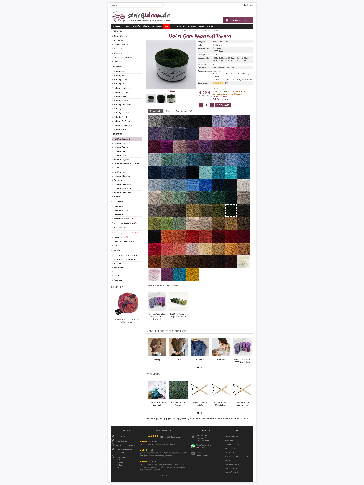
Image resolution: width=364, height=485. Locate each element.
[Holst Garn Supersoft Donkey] (179, 216)
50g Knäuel (219, 48)
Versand (228, 89)
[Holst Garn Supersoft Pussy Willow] (243, 203)
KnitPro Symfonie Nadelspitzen (125, 255)
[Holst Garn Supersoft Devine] (154, 139)
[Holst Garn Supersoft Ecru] (243, 267)
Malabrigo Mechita (121, 88)
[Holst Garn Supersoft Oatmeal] (205, 229)
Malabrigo (117, 67)
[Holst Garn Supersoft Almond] (192, 229)
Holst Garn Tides (120, 151)
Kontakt (210, 26)
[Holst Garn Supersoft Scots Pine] (243, 229)
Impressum (229, 440)
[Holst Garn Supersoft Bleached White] (243, 190)
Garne (127, 26)
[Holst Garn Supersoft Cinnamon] (179, 267)
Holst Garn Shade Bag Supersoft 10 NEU (178, 315)
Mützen (118, 49)
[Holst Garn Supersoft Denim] (167, 177)
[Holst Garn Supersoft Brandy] (192, 241)
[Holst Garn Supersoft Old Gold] (192, 280)
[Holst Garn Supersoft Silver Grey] (154, 126)
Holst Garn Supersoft (122, 139)
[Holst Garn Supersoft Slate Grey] (179, 126)
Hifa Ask (117, 246)
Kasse (251, 5)
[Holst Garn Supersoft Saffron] (205, 241)
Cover (178, 359)
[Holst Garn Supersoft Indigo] (154, 177)
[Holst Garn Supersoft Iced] (154, 190)
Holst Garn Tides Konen (123, 193)
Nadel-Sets (118, 280)
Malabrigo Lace (119, 84)
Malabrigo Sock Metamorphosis (126, 113)
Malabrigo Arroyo (120, 109)
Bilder (201, 26)
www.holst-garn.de (232, 468)
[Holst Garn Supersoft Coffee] (205, 267)
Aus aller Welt (119, 228)
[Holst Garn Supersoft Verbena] (192, 216)
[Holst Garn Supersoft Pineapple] (205, 254)
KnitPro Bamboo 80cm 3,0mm (200, 403)
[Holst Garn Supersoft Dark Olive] (243, 216)
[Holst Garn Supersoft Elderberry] (218, 152)
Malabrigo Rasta (120, 129)
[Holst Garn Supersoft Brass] (231, 229)
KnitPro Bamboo (120, 264)
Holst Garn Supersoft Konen (124, 184)
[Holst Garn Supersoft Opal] (167, 190)
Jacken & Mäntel (121, 45)
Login (244, 5)
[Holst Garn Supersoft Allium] (218, 139)
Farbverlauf (118, 201)
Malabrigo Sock (120, 76)
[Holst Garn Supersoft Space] (243, 177)
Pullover (118, 40)
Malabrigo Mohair (120, 117)
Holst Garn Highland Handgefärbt (126, 164)
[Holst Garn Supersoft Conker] (218, 267)
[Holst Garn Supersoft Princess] (218, 126)
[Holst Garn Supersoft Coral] (179, 254)
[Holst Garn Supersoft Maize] (218, 254)
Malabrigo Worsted (121, 80)
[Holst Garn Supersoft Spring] (179, 203)
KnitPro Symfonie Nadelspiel (125, 259)
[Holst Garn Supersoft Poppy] (154, 254)
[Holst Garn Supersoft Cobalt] (205, 190)
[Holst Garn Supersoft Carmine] (231, 241)
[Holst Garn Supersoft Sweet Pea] (179, 152)
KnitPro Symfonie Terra (126, 233)
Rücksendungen (231, 448)
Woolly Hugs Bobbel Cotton (124, 223)
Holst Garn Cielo (120, 168)
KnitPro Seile (119, 268)
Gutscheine (118, 276)
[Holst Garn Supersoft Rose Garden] (167, 254)
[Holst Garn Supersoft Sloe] (243, 152)
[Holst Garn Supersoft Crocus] (167, 139)
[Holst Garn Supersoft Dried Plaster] (192, 254)
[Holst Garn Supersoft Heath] (205, 216)
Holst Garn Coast (120, 143)
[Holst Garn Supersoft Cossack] (231, 203)
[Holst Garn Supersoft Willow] (167, 203)
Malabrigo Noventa (121, 96)
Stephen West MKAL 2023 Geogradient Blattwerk (157, 316)
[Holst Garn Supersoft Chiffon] (154, 165)
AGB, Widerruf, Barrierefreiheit (236, 456)
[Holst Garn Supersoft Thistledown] (243, 126)
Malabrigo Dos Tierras (122, 121)
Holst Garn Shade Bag (122, 176)
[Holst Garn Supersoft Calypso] (154, 229)
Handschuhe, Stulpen (123, 57)
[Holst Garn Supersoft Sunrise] (231, 254)
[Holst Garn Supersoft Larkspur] (179, 280)
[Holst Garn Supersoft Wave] (179, 190)
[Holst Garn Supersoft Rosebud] (154, 280)
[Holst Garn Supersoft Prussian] (192, 139)
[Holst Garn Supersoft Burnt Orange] (179, 241)
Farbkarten (118, 180)
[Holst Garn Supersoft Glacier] (218, 165)
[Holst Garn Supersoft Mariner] (218, 190)
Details (168, 111)
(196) (226, 83)
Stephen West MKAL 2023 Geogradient (242, 360)
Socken (118, 62)
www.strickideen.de (232, 464)
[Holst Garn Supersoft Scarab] (218, 229)
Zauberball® (118, 206)
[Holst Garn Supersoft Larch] (179, 229)
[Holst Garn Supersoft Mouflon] (167, 267)
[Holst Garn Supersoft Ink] (231, 190)
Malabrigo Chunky (121, 92)
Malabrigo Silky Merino (122, 105)
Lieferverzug (182, 420)
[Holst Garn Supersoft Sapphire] (243, 165)
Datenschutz (229, 452)
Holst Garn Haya (120, 155)
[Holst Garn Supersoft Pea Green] (167, 229)
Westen (118, 53)
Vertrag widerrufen (232, 436)
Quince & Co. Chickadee (123, 242)
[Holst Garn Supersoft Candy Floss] (205, 139)
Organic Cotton (120, 237)
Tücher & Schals (121, 36)
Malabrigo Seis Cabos (124, 125)
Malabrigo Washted (121, 101)
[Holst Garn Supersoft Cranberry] (154, 152)
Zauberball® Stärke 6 (124, 219)
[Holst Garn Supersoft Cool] (205, 177)
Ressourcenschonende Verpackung (124, 451)
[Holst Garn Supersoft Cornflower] (192, 190)
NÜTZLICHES (180, 26)
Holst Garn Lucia (120, 172)
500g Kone (219, 51)
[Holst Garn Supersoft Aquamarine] (218, 177)
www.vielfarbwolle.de (233, 472)
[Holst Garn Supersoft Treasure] (179, 165)
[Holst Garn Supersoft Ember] (154, 267)
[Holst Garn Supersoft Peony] (231, 139)
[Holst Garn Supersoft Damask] (192, 152)
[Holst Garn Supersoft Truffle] (167, 216)
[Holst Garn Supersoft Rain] (231, 165)
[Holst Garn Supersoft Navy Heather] (179, 177)
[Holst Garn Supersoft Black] (154, 241)
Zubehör (116, 250)
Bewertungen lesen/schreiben (163, 476)
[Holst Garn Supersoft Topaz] (167, 165)
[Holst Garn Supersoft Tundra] (151, 98)
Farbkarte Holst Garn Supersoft (157, 403)
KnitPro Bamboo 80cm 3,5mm (242, 403)
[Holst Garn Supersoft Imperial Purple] (167, 280)
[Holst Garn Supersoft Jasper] (231, 267)
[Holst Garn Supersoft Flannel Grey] (167, 126)
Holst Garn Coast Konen (123, 188)
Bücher (116, 272)
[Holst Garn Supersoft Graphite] (205, 126)
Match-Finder (119, 197)
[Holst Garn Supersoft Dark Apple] (218, 216)
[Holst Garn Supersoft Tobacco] (192, 267)
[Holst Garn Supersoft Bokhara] (218, 241)
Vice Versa (200, 359)
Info (232, 68)
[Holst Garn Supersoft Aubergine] (231, 152)
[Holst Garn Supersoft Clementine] (167, 241)
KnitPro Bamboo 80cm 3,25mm (221, 403)
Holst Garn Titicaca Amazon (178, 403)
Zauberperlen (119, 214)
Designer (192, 26)
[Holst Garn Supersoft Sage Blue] (192, 203)
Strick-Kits (117, 26)
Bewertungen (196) (184, 111)
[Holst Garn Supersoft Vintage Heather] (192, 177)
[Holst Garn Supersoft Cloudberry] (179, 139)
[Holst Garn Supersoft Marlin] (205, 165)
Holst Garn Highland (121, 160)
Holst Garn (117, 134)
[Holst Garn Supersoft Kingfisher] (205, 203)
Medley (157, 359)
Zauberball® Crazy (121, 210)
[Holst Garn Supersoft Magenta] (167, 152)
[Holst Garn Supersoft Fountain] (231, 177)
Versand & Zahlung (232, 444)
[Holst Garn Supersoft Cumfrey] (243, 139)
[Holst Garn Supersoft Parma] (205, 152)
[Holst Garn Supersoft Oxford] (192, 126)
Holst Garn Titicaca (121, 147)
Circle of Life (221, 359)
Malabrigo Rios (119, 71)
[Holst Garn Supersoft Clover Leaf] (218, 203)
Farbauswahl (155, 111)
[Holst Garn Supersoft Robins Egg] (192, 165)
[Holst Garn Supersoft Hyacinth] (231, 126)
